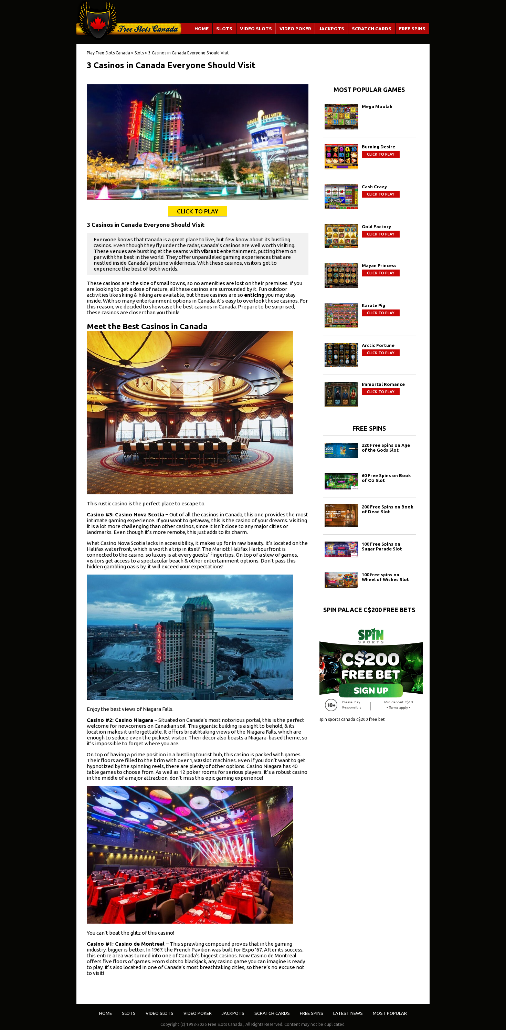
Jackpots (331, 28)
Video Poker (295, 28)
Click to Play (197, 211)
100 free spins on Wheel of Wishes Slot (385, 577)
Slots (224, 28)
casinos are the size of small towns (144, 283)
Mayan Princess (379, 265)
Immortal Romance (383, 384)
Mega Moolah (377, 106)
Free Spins (412, 28)
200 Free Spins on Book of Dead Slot (387, 509)
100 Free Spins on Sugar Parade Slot (382, 546)
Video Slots (256, 28)
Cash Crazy (374, 186)
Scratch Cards (371, 28)
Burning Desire (378, 146)
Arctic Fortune (378, 345)
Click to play (380, 154)
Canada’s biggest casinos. (208, 955)
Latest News (348, 1013)
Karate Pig (373, 305)
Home (201, 28)
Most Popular (390, 1013)
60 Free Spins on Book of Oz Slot (386, 478)
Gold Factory (376, 226)
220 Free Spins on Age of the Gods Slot (386, 447)
